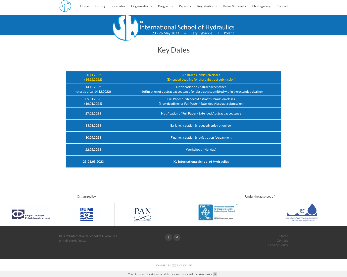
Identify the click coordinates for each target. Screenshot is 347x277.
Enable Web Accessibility (3, 2)
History (100, 6)
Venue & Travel (233, 6)
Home (84, 6)
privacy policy (205, 274)
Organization (140, 6)
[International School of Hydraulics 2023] (65, 6)
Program (164, 6)
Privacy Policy (278, 245)
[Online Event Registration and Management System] (173, 266)
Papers (184, 6)
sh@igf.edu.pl (78, 240)
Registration (206, 6)
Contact (282, 6)
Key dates (118, 6)
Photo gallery (261, 6)
